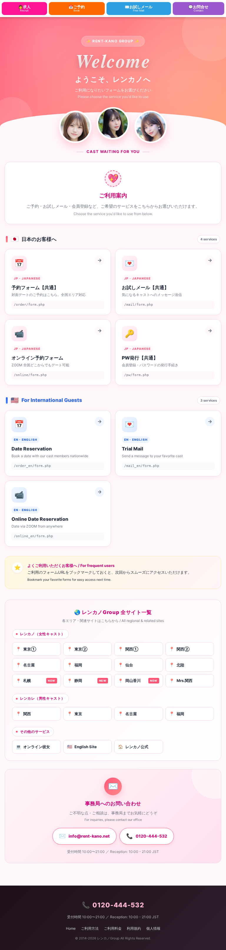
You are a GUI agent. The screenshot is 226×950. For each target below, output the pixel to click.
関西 (23, 713)
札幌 (35, 680)
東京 (74, 713)
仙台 (125, 664)
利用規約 (134, 928)
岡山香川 (137, 680)
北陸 (176, 664)
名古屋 (25, 664)
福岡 (74, 664)
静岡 (87, 680)
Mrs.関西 (180, 680)
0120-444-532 (146, 836)
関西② (179, 648)
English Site (82, 746)
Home (71, 928)
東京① (26, 648)
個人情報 (153, 928)
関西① (128, 648)
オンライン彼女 (33, 746)
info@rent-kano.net (84, 836)
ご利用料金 (113, 928)
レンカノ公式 (133, 746)
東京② (77, 648)
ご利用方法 (90, 928)
